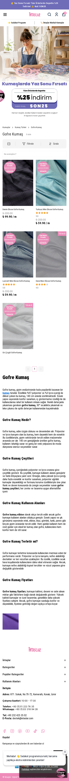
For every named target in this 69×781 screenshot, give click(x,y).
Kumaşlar (6, 127)
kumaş (6, 393)
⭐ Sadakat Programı (17, 22)
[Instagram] (12, 731)
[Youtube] (28, 731)
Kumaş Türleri (20, 127)
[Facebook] (4, 731)
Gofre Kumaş (36, 127)
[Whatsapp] (43, 731)
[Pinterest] (20, 731)
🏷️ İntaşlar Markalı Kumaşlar (52, 22)
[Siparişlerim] (57, 14)
